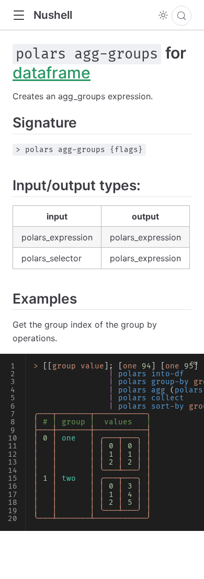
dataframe (51, 72)
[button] (18, 15)
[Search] (181, 16)
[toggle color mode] (163, 15)
